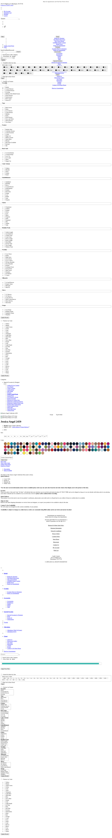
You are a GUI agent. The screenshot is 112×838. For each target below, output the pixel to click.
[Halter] (5, 750)
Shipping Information (56, 528)
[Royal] (73, 449)
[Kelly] (42, 446)
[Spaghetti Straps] (5, 773)
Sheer (7, 159)
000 (6, 67)
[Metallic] (3, 720)
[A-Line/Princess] (5, 755)
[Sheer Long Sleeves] (6, 767)
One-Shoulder (9, 263)
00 (13, 67)
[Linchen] (95, 446)
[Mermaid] (5, 758)
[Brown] (49, 443)
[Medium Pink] (5, 449)
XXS (97, 70)
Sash (7, 198)
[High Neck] (5, 751)
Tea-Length (9, 245)
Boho (7, 109)
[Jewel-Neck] (5, 752)
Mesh (7, 215)
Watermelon (9, 353)
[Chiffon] (3, 735)
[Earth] (21, 446)
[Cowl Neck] (5, 748)
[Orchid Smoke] (45, 449)
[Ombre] (3, 723)
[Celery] (61, 443)
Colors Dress (10, 390)
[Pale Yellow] (27, 453)
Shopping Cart (7, 12)
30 (6, 70)
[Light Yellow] (86, 446)
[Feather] (3, 736)
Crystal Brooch (9, 186)
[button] (58, 37)
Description (7, 469)
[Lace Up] (4, 715)
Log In (5, 15)
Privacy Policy (56, 533)
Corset (7, 134)
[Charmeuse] (3, 734)
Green (7, 328)
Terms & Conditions (56, 531)
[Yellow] (24, 453)
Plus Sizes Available (11, 142)
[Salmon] (86, 449)
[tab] (57, 396)
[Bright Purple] (42, 443)
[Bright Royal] (45, 443)
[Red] (64, 449)
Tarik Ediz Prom (11, 409)
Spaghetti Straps (10, 313)
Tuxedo (6, 622)
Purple (7, 341)
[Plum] (55, 449)
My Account (7, 11)
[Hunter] (33, 446)
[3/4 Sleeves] (6, 764)
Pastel (7, 174)
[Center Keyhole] (6, 707)
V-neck (7, 275)
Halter (7, 255)
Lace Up (8, 156)
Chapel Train (9, 235)
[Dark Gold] (105, 443)
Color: (2, 440)
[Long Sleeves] (6, 765)
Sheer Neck (9, 270)
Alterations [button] (7, 627)
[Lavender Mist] (49, 446)
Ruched (8, 144)
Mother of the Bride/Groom (13, 94)
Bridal (7, 87)
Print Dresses (9, 117)
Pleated (7, 141)
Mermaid (8, 285)
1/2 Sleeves (8, 294)
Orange (8, 358)
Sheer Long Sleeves (11, 299)
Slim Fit (8, 287)
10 (47, 67)
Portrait (7, 265)
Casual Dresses (9, 89)
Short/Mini (8, 242)
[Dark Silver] (14, 446)
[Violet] (17, 453)
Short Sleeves (9, 301)
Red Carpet (8, 98)
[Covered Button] (4, 712)
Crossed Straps (9, 154)
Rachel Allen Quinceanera (14, 404)
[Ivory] (36, 446)
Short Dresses (9, 120)
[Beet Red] (21, 443)
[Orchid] (42, 449)
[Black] (27, 443)
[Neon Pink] (27, 449)
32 (12, 70)
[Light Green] (61, 446)
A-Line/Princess (10, 282)
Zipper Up (8, 161)
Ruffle (7, 196)
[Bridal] (7, 690)
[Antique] (8, 443)
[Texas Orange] (108, 449)
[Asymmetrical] (4, 742)
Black (7, 368)
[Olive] (36, 449)
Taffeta (7, 223)
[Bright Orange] (39, 443)
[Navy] (17, 449)
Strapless (8, 272)
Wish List (56, 550)
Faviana (9, 392)
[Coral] (89, 443)
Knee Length (9, 240)
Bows (7, 185)
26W (66, 70)
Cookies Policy (56, 536)
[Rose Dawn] (67, 449)
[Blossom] (30, 443)
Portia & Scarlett (11, 398)
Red (7, 356)
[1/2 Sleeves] (6, 763)
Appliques (8, 182)
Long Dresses (9, 112)
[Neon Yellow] (30, 449)
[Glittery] (3, 719)
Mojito (7, 325)
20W (43, 70)
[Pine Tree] (36, 453)
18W (35, 70)
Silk (7, 221)
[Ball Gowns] (5, 697)
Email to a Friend (5, 466)
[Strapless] (5, 774)
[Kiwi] (45, 446)
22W (50, 70)
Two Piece (8, 122)
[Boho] (5, 699)
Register (6, 14)
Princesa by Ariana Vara (13, 400)
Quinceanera (9, 97)
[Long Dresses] (5, 701)
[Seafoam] (92, 449)
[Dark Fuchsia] (102, 443)
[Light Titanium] (83, 446)
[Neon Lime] (21, 449)
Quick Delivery (25, 427)
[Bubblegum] (52, 443)
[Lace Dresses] (5, 700)
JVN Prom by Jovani (12, 397)
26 (99, 67)
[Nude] (33, 449)
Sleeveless (8, 302)
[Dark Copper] (98, 443)
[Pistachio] (39, 453)
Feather (7, 190)
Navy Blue (8, 340)
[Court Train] (4, 745)
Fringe (7, 193)
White (7, 372)
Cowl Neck (9, 254)
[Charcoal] (70, 443)
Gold (7, 364)
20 (80, 67)
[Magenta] (102, 446)
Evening (8, 92)
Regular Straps (9, 311)
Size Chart (3, 461)
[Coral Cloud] (92, 443)
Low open (8, 157)
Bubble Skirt (9, 129)
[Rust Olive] (80, 449)
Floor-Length (9, 238)
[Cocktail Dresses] (7, 693)
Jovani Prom (10, 395)
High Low (8, 136)
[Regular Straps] (5, 771)
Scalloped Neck (10, 267)
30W (81, 70)
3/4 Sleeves (8, 296)
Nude (7, 363)
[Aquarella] (14, 443)
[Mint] (8, 449)
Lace (7, 195)
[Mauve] (105, 446)
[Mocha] (42, 453)
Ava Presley (10, 387)
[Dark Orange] (5, 446)
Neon (7, 171)
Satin (7, 218)
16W (27, 70)
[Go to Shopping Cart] (1, 7)
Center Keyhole (10, 132)
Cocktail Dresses (10, 90)
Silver (7, 371)
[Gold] (30, 446)
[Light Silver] (80, 446)
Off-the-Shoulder (10, 262)
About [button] (5, 636)
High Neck (8, 257)
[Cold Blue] (80, 443)
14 (60, 67)
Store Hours (56, 539)
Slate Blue (8, 337)
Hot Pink (8, 350)
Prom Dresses (9, 95)
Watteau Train (9, 247)
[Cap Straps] (5, 770)
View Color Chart (5, 463)
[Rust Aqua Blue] (77, 449)
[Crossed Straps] (4, 713)
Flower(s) (8, 191)
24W (58, 70)
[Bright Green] (36, 443)
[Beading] (4, 728)
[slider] (100, 663)
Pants (7, 115)
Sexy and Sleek (10, 119)
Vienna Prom (10, 410)
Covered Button (10, 153)
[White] (21, 453)
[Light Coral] (55, 446)
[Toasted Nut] (8, 453)
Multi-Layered (9, 137)
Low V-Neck (9, 260)
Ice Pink (8, 346)
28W (74, 70)
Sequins (8, 200)
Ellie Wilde (10, 391)
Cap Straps (8, 309)
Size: (2, 432)
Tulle (7, 225)
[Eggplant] (24, 446)
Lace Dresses (9, 110)
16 (67, 67)
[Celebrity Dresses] (6, 706)
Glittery (8, 168)
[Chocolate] (30, 453)
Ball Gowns (9, 107)
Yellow (7, 323)
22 (86, 67)
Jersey (7, 212)
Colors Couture (11, 388)
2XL (30, 73)
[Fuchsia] (27, 446)
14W (19, 70)
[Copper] (86, 443)
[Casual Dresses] (7, 691)
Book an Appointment (9, 651)
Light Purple (9, 345)
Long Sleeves (9, 297)
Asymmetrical (9, 234)
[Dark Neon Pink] (108, 443)
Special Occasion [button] (8, 611)
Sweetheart (8, 273)
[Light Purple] (77, 446)
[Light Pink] (73, 446)
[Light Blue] (52, 446)
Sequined (8, 220)
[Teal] (105, 449)
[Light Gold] (58, 446)
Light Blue (8, 335)
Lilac (7, 343)
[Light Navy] (70, 446)
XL (23, 73)
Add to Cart (4, 460)
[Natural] (14, 449)
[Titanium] (5, 453)
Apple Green (9, 327)
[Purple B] (61, 449)
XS (105, 70)
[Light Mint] (67, 446)
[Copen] (83, 443)
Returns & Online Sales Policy (56, 525)
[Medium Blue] (108, 446)
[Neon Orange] (24, 449)
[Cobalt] (77, 443)
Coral (7, 359)
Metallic (8, 170)
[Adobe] (5, 443)
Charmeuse (8, 207)
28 (105, 67)
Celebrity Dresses (10, 131)
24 (92, 67)
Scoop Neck (9, 268)
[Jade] (39, 446)
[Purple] (58, 449)
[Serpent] (95, 449)
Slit (6, 145)
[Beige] (24, 443)
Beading (8, 183)
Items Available (8, 470)
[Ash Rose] (17, 443)
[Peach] (49, 449)
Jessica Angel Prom (12, 394)
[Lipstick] (98, 446)
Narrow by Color (7, 321)
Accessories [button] (7, 598)
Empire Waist (9, 284)
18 (73, 67)
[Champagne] (67, 443)
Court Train (9, 237)
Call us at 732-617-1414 (7, 5)
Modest (7, 114)
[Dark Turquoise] (17, 446)
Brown (7, 366)
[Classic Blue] (73, 443)
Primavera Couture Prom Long (15, 403)
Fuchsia (8, 351)
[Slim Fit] (5, 760)
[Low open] (4, 716)
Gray (7, 369)
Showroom (56, 542)
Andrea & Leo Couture (13, 385)
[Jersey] (3, 738)
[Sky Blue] (102, 449)
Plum (7, 354)
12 (54, 67)
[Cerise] (64, 443)
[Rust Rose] (83, 449)
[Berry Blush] (33, 453)
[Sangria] (89, 449)
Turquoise (8, 333)
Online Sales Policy (6, 464)
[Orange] (39, 449)
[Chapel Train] (4, 744)
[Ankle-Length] (4, 741)
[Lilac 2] (92, 446)
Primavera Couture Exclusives (15, 401)
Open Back (8, 139)
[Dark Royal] (11, 446)
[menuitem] (57, 11)
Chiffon (8, 208)
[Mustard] (11, 449)
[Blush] (33, 443)
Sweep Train (9, 243)
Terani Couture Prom (12, 406)
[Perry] (52, 449)
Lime (7, 330)
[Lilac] (89, 446)
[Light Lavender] (64, 446)
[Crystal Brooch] (4, 730)
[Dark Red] (8, 446)
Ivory (7, 361)
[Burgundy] (55, 443)
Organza (8, 217)
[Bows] (4, 729)
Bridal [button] (5, 573)
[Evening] (7, 694)
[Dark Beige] (95, 443)
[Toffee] (11, 453)
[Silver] (98, 449)
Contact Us (56, 545)
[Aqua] (11, 443)
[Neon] (3, 722)
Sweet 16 (8, 100)
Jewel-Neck (9, 259)
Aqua (7, 332)
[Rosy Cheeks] (70, 449)
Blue (7, 338)
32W (89, 70)
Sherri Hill (10, 407)
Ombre (7, 173)
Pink (7, 348)
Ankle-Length (9, 232)
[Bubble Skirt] (6, 705)
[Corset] (6, 709)
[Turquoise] (14, 453)
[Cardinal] (58, 443)
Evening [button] (6, 588)
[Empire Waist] (5, 757)
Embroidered (9, 188)
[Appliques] (4, 726)
